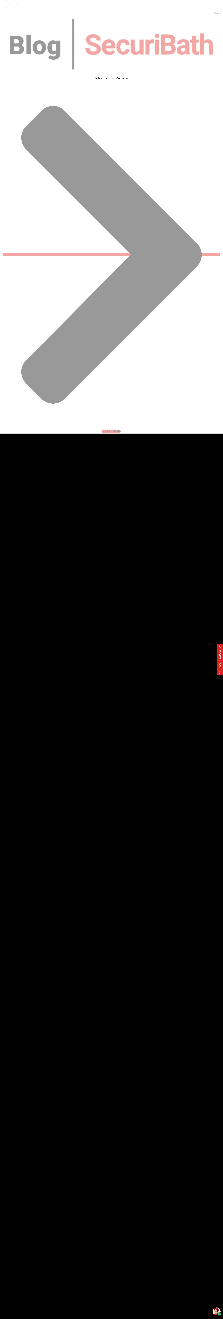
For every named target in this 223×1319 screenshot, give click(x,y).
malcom (24, 947)
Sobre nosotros (104, 78)
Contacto (122, 78)
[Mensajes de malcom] (14, 947)
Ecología (16, 919)
